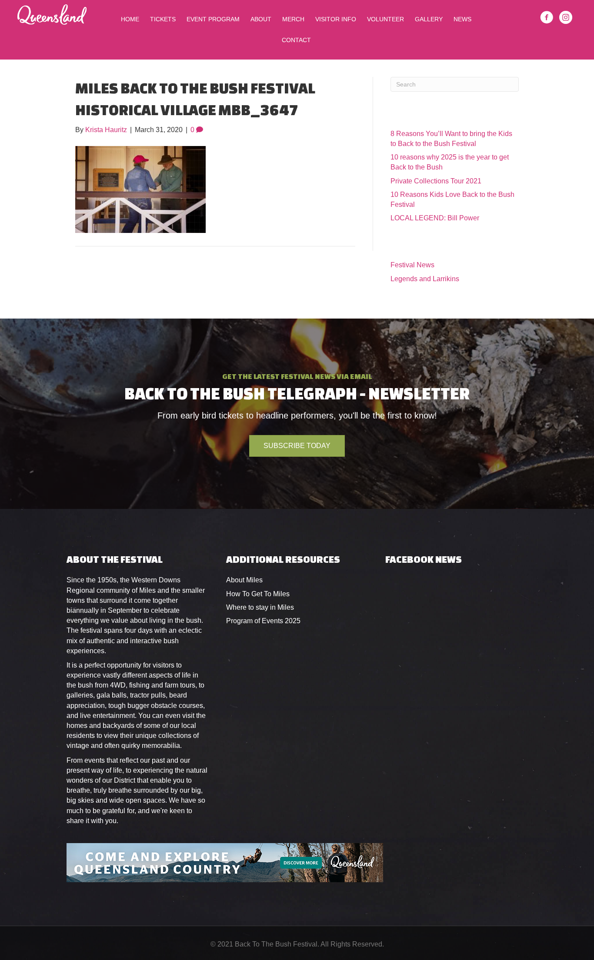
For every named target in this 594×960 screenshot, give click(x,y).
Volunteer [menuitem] (385, 19)
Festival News (412, 265)
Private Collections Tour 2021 (435, 181)
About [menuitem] (260, 19)
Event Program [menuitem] (213, 19)
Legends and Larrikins (424, 278)
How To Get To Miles (258, 594)
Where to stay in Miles (260, 607)
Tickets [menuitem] (163, 19)
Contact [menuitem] (296, 40)
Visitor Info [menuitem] (335, 19)
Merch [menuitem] (293, 19)
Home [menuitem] (130, 19)
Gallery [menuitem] (429, 19)
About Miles (244, 580)
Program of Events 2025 (263, 620)
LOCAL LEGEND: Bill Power (434, 218)
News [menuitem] (462, 19)
